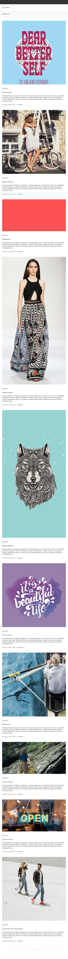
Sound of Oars (6, 724)
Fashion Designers (7, 392)
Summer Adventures (7, 182)
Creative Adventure (7, 782)
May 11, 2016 (12, 104)
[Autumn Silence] (34, 215)
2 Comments (20, 251)
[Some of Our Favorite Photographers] (34, 889)
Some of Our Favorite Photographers (12, 929)
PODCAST (5, 178)
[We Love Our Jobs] (34, 595)
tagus (5, 104)
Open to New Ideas (7, 839)
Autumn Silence (6, 239)
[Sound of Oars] (34, 684)
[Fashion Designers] (34, 321)
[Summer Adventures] (34, 142)
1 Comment (20, 104)
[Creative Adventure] (34, 758)
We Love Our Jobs (7, 635)
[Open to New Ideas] (34, 815)
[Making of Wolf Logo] (34, 474)
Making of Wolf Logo (8, 546)
